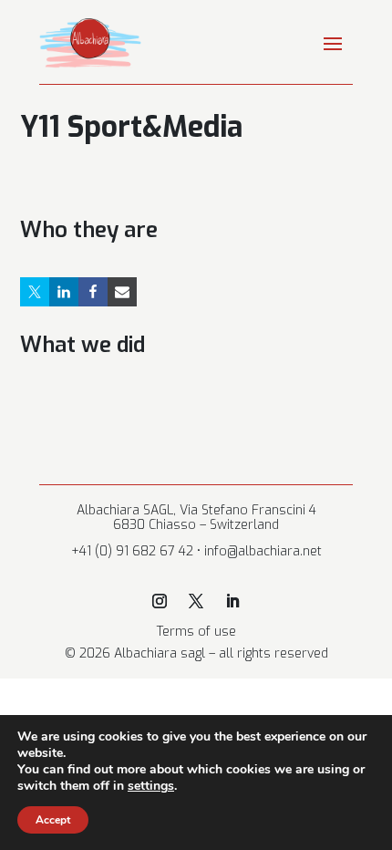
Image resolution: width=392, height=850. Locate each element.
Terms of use (196, 631)
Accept (53, 820)
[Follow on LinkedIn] (232, 601)
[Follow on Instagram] (159, 601)
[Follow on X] (196, 601)
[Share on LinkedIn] (63, 291)
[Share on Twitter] (34, 291)
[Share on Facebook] (93, 291)
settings (151, 786)
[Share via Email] (122, 291)
